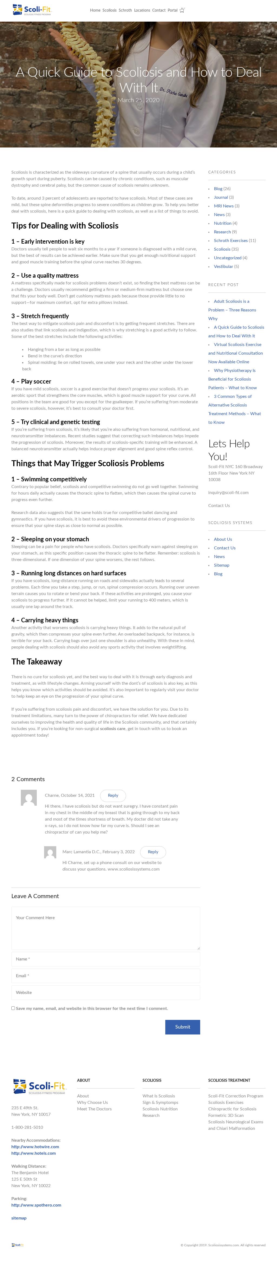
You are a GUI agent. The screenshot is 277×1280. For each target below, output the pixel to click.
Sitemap (221, 565)
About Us (223, 539)
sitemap (19, 1218)
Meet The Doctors (94, 1109)
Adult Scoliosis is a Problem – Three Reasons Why (232, 310)
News (219, 215)
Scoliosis (110, 10)
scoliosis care (113, 729)
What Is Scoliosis (159, 1096)
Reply (113, 795)
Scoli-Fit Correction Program (235, 1096)
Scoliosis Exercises (225, 1102)
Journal (221, 197)
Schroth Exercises (231, 240)
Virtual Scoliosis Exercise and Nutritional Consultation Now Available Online (235, 353)
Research (222, 232)
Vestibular (223, 266)
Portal (172, 10)
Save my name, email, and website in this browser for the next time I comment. (92, 1008)
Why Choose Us (92, 1102)
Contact (159, 10)
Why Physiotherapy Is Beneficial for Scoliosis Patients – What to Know (232, 379)
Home (95, 10)
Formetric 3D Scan (226, 1115)
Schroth (125, 10)
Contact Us (219, 505)
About (83, 1096)
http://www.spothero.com (36, 1205)
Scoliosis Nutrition (160, 1109)
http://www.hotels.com (33, 1153)
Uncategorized (228, 258)
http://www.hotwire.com (35, 1147)
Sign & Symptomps (160, 1102)
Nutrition (223, 223)
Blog (218, 189)
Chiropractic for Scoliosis (232, 1109)
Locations (142, 10)
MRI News (224, 206)
